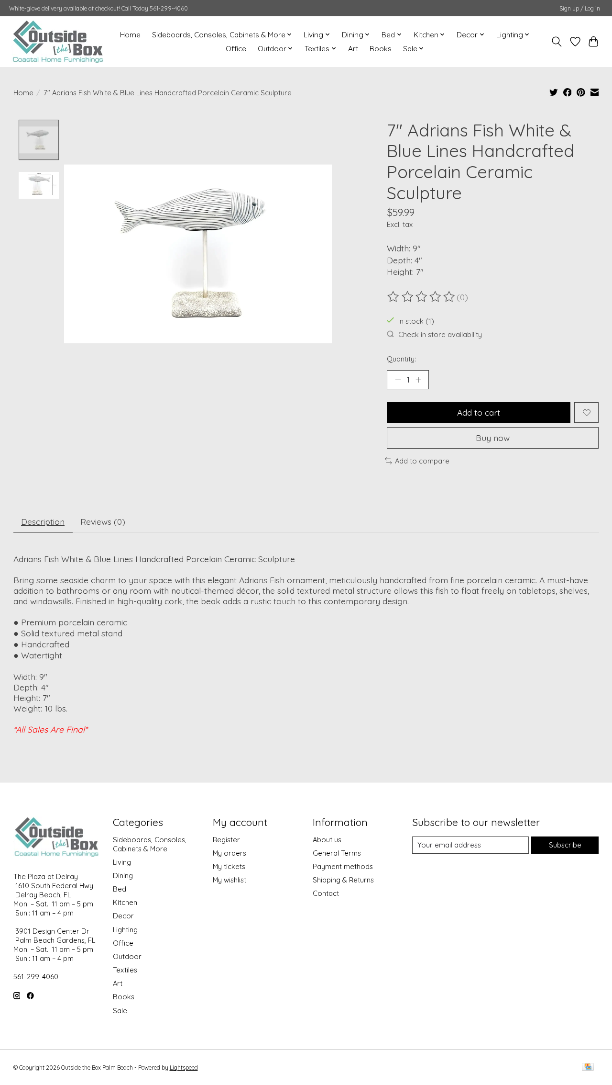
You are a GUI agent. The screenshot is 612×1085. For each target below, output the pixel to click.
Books (381, 48)
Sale (120, 1010)
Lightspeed (184, 1067)
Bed (119, 888)
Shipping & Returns (343, 879)
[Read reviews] (422, 297)
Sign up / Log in (579, 8)
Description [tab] (43, 521)
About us (327, 839)
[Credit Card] (588, 1067)
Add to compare (422, 460)
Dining (123, 875)
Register (226, 839)
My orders (229, 853)
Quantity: (401, 358)
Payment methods (343, 866)
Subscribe (565, 844)
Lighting (125, 929)
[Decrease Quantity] (397, 379)
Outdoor (127, 956)
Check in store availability (440, 334)
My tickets (229, 866)
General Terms (337, 853)
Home (130, 34)
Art (353, 48)
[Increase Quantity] (418, 379)
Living (122, 862)
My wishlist (229, 879)
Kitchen (125, 902)
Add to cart (478, 412)
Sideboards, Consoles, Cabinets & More (149, 844)
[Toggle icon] (556, 41)
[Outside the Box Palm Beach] (58, 41)
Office (236, 48)
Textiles (125, 969)
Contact (326, 893)
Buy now (493, 437)
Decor (123, 915)
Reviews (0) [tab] (102, 521)
